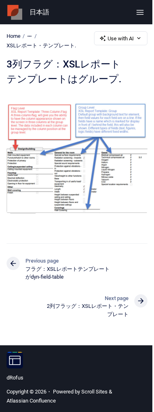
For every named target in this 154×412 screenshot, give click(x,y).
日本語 (39, 12)
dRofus (15, 378)
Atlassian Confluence (31, 401)
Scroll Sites (94, 392)
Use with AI (121, 38)
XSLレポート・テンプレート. (41, 45)
